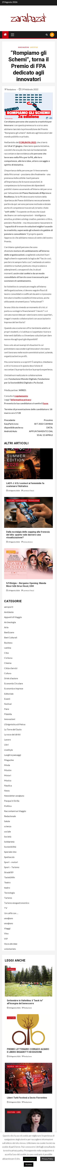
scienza (7, 826)
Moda (7, 765)
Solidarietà (9, 841)
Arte (6, 627)
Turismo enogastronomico (16, 903)
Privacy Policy (47, 1159)
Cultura (10, 501)
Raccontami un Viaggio (15, 811)
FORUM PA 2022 (27, 142)
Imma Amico (28, 542)
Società (7, 836)
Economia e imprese (13, 688)
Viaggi (7, 928)
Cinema (7, 663)
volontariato (10, 948)
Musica (7, 780)
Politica (7, 806)
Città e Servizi (10, 668)
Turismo (8, 897)
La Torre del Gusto (13, 729)
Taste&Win (9, 877)
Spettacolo (9, 857)
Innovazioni (23, 47)
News (7, 790)
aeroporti (8, 606)
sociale (7, 831)
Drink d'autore (11, 678)
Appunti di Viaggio (13, 617)
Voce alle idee (10, 943)
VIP (6, 938)
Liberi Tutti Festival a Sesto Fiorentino (27, 1097)
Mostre (7, 770)
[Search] (46, 34)
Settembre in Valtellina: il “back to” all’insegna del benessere (25, 1002)
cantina (7, 647)
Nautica (8, 785)
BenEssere (9, 632)
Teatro (7, 882)
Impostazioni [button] (30, 1159)
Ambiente (9, 612)
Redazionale (10, 816)
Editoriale (8, 693)
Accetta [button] (28, 1164)
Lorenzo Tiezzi (28, 491)
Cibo (6, 652)
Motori (7, 775)
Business (8, 642)
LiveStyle (34, 47)
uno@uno (8, 918)
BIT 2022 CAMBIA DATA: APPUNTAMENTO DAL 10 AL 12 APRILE (41, 427)
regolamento (21, 396)
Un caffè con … (11, 913)
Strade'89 (8, 872)
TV (5, 908)
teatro (7, 887)
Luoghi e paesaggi (12, 755)
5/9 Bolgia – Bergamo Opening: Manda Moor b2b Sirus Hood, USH (26, 584)
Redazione (11, 89)
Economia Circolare (13, 683)
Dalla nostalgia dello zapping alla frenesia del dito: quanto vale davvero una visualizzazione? (28, 535)
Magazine (9, 760)
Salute (7, 821)
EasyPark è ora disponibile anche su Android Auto (13, 426)
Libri (6, 744)
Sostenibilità (10, 846)
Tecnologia (33, 501)
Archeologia (10, 622)
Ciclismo (8, 658)
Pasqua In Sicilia (11, 800)
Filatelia (8, 714)
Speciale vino (10, 851)
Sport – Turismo (11, 867)
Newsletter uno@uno (14, 795)
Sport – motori (11, 862)
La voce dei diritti (12, 734)
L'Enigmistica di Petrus (14, 724)
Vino (6, 933)
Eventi (7, 698)
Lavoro (7, 739)
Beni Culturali (10, 637)
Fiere (6, 709)
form (45, 403)
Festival (7, 704)
